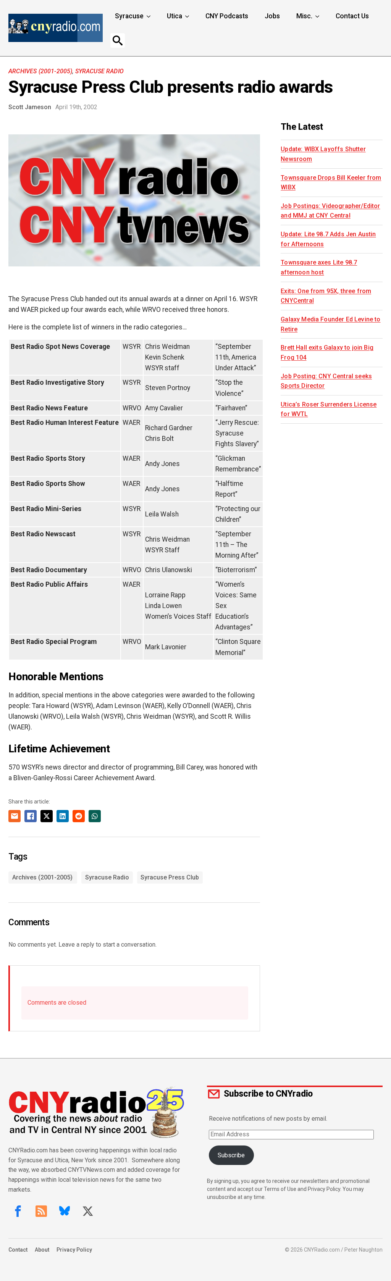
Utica (174, 16)
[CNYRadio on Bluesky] (64, 1211)
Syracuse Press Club (170, 877)
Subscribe (231, 1155)
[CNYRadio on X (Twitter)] (87, 1211)
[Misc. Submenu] (318, 16)
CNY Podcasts (226, 16)
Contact (17, 1250)
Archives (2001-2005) (40, 71)
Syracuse (129, 16)
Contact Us (352, 16)
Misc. (304, 16)
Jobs (272, 16)
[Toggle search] (117, 40)
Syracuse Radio (99, 71)
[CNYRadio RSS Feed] (41, 1211)
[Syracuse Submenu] (149, 16)
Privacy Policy (74, 1250)
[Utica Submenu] (188, 16)
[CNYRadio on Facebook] (17, 1211)
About (42, 1250)
